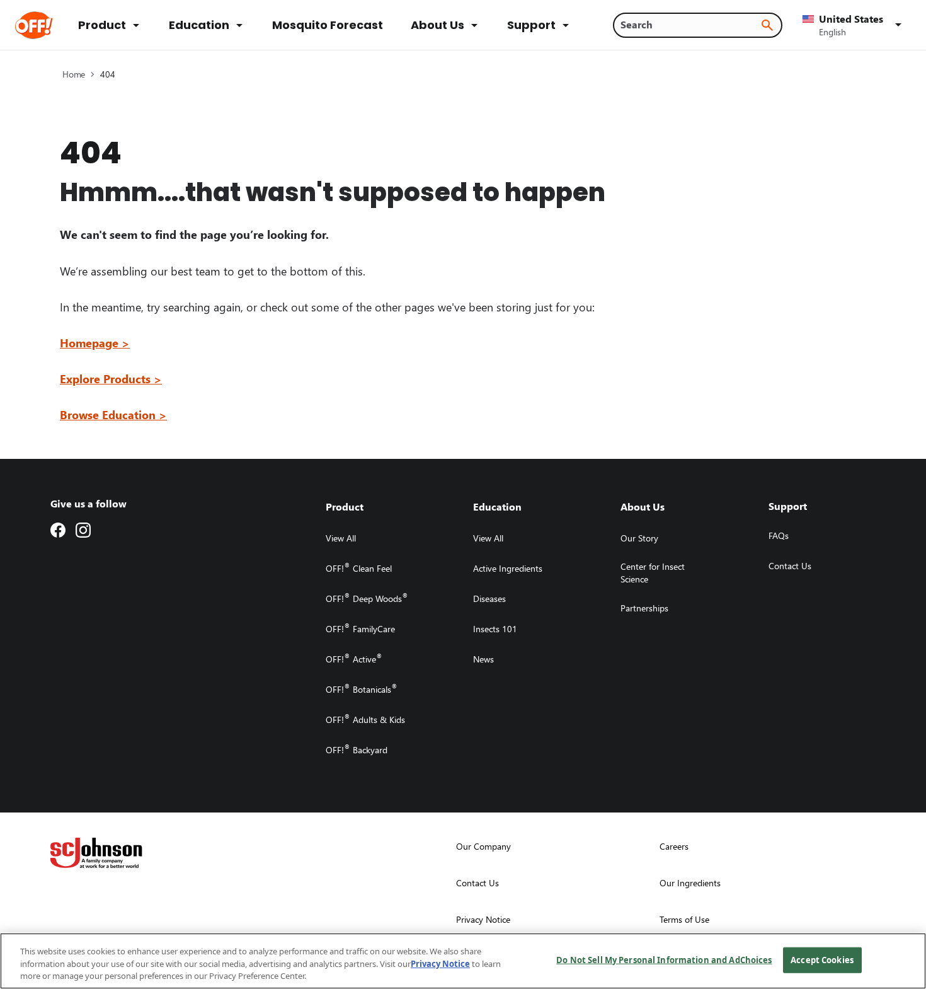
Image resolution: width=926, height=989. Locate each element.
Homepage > (95, 342)
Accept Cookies (822, 959)
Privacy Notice (440, 963)
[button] (854, 25)
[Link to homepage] (51, 25)
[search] (767, 25)
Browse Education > (113, 414)
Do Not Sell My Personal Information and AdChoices (664, 959)
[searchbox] (690, 25)
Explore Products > (111, 378)
